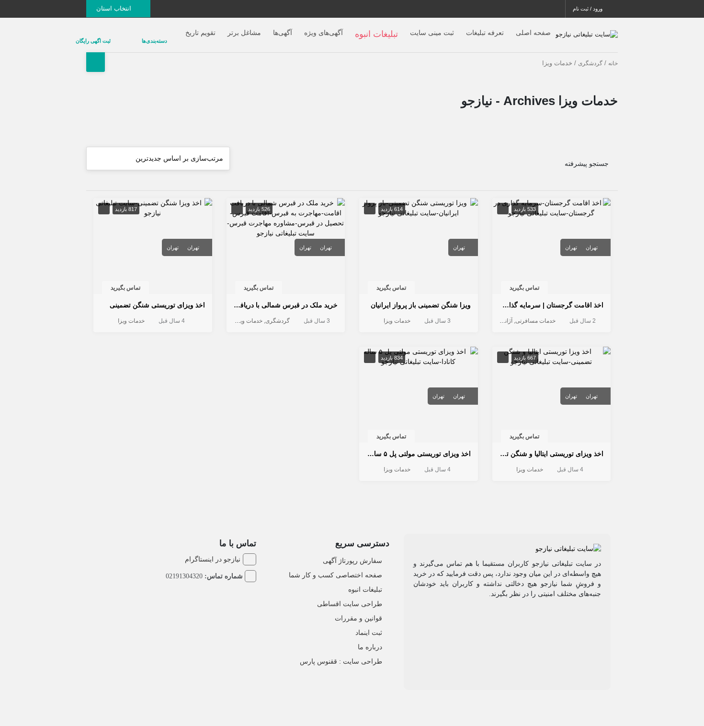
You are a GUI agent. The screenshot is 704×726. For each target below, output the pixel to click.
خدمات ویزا (397, 313)
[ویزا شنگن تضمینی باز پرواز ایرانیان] (418, 199)
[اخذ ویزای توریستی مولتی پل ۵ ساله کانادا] (418, 348)
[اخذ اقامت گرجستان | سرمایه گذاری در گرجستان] (551, 199)
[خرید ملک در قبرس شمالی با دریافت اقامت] (286, 209)
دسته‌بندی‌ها (164, 37)
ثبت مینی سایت (432, 29)
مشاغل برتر (244, 29)
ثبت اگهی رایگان (121, 37)
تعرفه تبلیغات (485, 29)
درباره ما (370, 639)
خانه (613, 55)
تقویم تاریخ (200, 29)
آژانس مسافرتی (493, 313)
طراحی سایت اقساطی (349, 596)
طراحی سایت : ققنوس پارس (341, 653)
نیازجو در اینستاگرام (212, 551)
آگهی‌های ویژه (323, 29)
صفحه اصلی (533, 29)
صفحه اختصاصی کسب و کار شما (335, 567)
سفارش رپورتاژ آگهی (352, 553)
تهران (592, 240)
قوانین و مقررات (358, 610)
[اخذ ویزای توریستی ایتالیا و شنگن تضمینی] (551, 348)
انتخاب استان (114, 8)
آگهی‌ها (282, 29)
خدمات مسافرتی (535, 313)
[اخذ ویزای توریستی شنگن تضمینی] (152, 199)
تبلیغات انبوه (365, 581)
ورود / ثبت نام (588, 9)
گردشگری (590, 55)
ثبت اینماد (368, 625)
